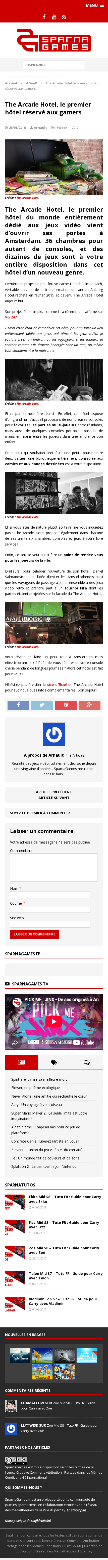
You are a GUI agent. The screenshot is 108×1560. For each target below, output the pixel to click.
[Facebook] (43, 16)
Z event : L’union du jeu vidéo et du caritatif (46, 1149)
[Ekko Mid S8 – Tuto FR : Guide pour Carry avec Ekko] (15, 1206)
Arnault (40, 127)
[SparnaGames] (54, 40)
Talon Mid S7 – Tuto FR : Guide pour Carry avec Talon (66, 1275)
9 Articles (77, 755)
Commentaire (21, 850)
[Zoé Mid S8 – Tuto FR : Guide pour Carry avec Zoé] (15, 1257)
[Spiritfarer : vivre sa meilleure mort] (20, 1355)
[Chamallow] (11, 1409)
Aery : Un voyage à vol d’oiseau (36, 1104)
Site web (17, 917)
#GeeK (61, 127)
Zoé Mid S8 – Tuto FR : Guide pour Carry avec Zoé (64, 1250)
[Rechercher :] (54, 64)
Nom (14, 888)
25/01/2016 (17, 127)
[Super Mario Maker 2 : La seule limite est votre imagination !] (42, 1371)
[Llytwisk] (11, 1432)
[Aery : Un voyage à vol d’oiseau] (87, 1355)
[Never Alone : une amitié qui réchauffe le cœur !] (65, 1355)
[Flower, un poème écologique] (42, 1355)
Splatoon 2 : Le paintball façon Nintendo (44, 1166)
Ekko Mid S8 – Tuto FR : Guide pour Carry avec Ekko (65, 1199)
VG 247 (11, 317)
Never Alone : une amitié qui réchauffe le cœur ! (49, 1096)
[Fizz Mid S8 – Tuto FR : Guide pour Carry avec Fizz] (15, 1232)
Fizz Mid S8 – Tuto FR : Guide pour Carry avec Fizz (64, 1224)
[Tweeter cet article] (42, 705)
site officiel (57, 684)
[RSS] (64, 16)
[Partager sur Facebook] (18, 705)
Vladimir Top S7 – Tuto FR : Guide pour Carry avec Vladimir (63, 1301)
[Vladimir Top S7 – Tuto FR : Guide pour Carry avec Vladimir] (15, 1309)
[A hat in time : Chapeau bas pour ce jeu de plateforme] (65, 1371)
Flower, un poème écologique (35, 1087)
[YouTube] (54, 16)
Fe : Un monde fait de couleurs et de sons (45, 1158)
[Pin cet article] (66, 705)
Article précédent (54, 791)
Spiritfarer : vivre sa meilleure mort (39, 1079)
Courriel (17, 903)
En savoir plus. (77, 1510)
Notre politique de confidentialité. (28, 1520)
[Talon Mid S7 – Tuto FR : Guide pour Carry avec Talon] (15, 1283)
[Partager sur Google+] (89, 705)
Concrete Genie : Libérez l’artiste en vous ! (45, 1141)
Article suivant (54, 797)
